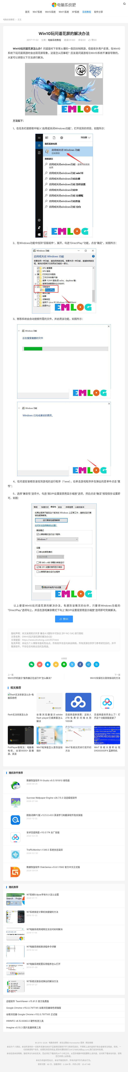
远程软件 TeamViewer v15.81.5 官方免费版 (27, 1001)
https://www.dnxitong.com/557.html (40, 640)
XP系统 (75, 11)
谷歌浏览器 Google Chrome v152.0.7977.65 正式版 (31, 1014)
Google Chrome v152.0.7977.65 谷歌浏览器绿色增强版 (33, 1007)
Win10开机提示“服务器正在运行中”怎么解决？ (30, 678)
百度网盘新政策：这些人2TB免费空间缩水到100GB (78, 717)
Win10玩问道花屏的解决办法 (64, 33)
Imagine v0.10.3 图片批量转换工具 (23, 1027)
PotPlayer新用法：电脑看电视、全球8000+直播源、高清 (21, 750)
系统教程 (86, 11)
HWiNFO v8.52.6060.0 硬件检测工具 (25, 1021)
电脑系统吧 (64, 4)
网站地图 (89, 1043)
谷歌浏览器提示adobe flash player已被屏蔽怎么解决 (49, 717)
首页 (27, 11)
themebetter (74, 1043)
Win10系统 (50, 11)
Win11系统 (64, 11)
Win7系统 (37, 11)
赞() (93, 40)
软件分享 (98, 11)
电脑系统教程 (8, 19)
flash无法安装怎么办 (18, 714)
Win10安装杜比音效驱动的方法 (105, 678)
